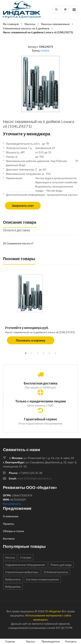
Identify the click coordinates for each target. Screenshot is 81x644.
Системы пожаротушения (42, 579)
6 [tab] (55, 353)
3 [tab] (38, 353)
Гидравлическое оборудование (25, 564)
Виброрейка (13, 586)
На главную (11, 24)
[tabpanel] (40, 311)
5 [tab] (49, 353)
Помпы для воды (61, 564)
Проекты (8, 523)
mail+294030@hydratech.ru (34, 478)
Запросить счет (23, 205)
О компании (10, 516)
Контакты (9, 538)
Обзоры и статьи (13, 531)
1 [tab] (26, 353)
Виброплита (13, 579)
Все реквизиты (12, 503)
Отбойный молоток (56, 572)
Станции (25, 557)
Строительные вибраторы (21, 572)
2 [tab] (32, 353)
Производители (50, 641)
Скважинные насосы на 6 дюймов (26, 28)
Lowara (45, 50)
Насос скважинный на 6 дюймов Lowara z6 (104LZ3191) (40, 332)
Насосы (30, 24)
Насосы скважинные (55, 24)
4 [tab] (43, 353)
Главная (10, 641)
